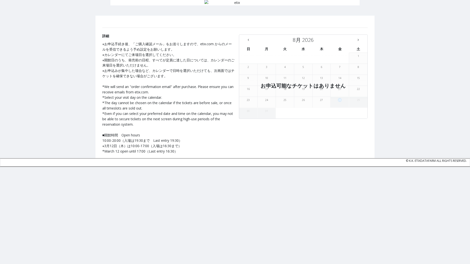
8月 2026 (303, 39)
